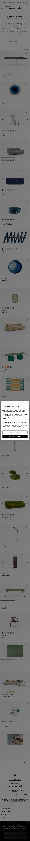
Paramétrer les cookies (15, 432)
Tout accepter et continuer (15, 436)
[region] (15, 420)
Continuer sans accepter (23, 402)
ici (23, 427)
